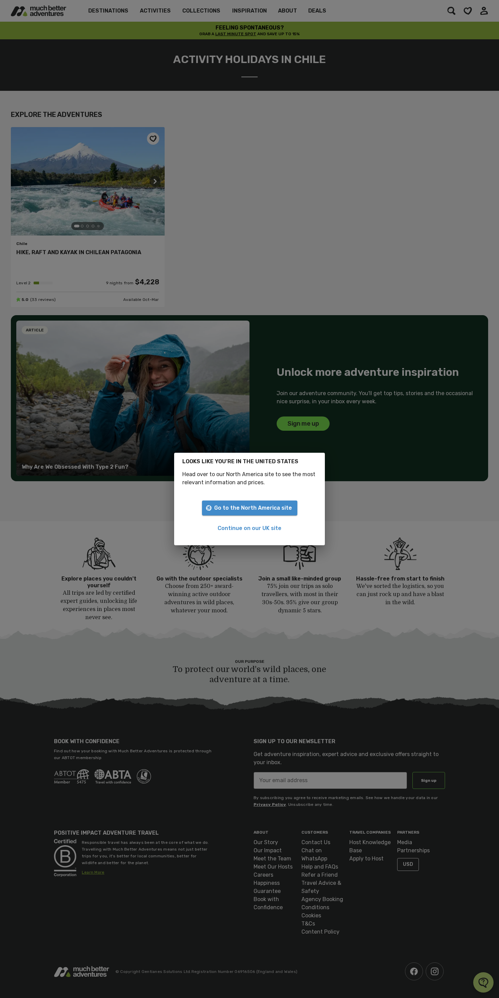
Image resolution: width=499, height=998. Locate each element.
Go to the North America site (253, 508)
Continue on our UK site (249, 528)
